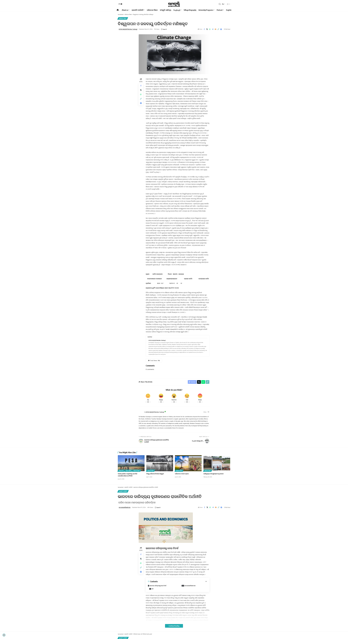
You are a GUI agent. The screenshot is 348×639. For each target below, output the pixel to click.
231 (152, 589)
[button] (220, 4)
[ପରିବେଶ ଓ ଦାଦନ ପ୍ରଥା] (188, 463)
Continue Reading (174, 626)
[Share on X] (207, 29)
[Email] (215, 29)
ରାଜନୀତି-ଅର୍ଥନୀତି (123, 491)
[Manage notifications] (4, 635)
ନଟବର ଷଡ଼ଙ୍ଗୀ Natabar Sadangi (128, 29)
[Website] (208, 412)
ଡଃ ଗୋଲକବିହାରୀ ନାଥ (124, 507)
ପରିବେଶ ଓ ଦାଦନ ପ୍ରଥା (182, 474)
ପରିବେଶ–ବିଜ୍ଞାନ (122, 18)
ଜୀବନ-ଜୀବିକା (128, 470)
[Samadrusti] (174, 4)
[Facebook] (119, 4)
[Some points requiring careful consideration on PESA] (131, 463)
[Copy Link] (218, 29)
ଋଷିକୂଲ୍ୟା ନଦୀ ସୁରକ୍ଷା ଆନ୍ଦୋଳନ (213, 474)
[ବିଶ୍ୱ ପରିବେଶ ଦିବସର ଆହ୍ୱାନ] (159, 463)
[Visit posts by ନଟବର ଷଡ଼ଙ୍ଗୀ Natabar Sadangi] (141, 412)
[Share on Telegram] (212, 29)
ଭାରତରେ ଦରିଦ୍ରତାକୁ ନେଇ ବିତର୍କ (158, 585)
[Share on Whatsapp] (210, 29)
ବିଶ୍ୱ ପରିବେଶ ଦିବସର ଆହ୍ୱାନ (155, 474)
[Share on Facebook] (204, 29)
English (121, 470)
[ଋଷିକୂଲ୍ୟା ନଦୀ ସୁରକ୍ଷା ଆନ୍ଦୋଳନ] (216, 463)
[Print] (221, 29)
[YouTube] (121, 4)
